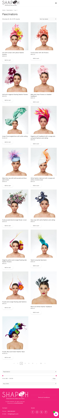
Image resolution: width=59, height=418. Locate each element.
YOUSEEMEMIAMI (18, 403)
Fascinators (10, 10)
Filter (54, 378)
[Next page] (45, 363)
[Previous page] (14, 363)
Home (3, 10)
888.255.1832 (11, 411)
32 (41, 363)
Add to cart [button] (8, 60)
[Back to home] (10, 3)
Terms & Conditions (44, 397)
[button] (56, 3)
